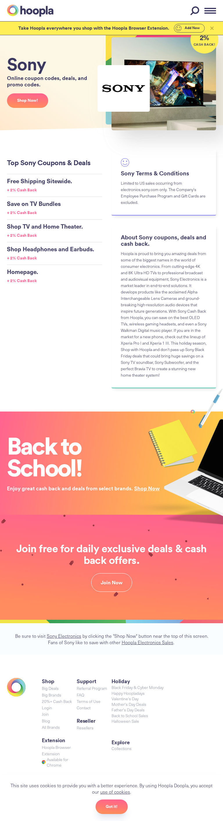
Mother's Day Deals (129, 704)
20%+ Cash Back (57, 701)
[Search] (195, 11)
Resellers (85, 728)
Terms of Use (88, 701)
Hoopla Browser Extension (56, 750)
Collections (122, 748)
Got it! (112, 806)
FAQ (80, 695)
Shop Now (147, 488)
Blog (46, 721)
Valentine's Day (125, 698)
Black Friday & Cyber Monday (137, 687)
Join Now (112, 582)
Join (45, 714)
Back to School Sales (130, 715)
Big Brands (51, 695)
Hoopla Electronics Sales (147, 642)
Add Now (192, 28)
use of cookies (115, 791)
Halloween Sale (125, 721)
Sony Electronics (64, 635)
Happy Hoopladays (128, 693)
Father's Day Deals (128, 710)
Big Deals (50, 688)
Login (47, 708)
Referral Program (92, 688)
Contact (84, 708)
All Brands (51, 727)
